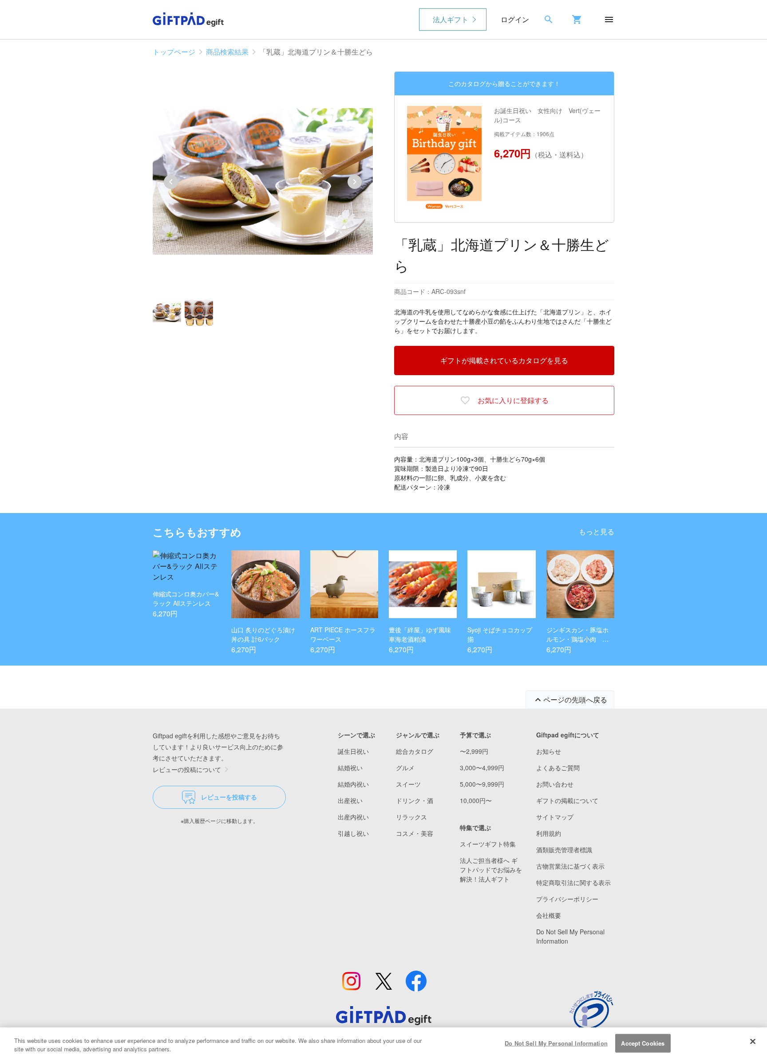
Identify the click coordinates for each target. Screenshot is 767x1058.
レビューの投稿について (187, 769)
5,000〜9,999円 (482, 784)
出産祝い (350, 800)
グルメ (405, 767)
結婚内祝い (353, 784)
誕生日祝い (353, 751)
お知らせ (548, 751)
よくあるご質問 (558, 767)
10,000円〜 (476, 800)
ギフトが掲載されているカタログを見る (504, 360)
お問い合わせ (554, 784)
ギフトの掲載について (567, 800)
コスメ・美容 (414, 833)
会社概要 (548, 915)
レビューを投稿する (229, 796)
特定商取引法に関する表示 (573, 882)
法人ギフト (450, 19)
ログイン (515, 19)
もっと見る (596, 531)
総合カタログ (414, 751)
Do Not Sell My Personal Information (556, 1043)
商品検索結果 (227, 52)
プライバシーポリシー (567, 898)
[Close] (753, 1041)
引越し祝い (353, 833)
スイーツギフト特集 (488, 843)
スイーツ (408, 784)
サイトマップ (554, 816)
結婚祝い (350, 767)
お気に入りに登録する (513, 400)
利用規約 (548, 833)
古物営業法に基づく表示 (570, 866)
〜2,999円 (474, 751)
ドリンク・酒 (414, 800)
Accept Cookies (642, 1043)
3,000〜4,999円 (482, 767)
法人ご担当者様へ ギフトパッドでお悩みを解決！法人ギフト (491, 869)
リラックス (411, 816)
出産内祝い (353, 816)
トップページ (174, 52)
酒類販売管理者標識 (564, 849)
